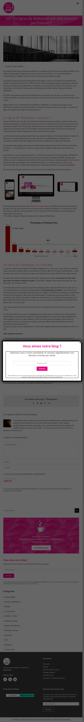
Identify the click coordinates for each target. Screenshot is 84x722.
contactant (58, 377)
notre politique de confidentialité (43, 375)
